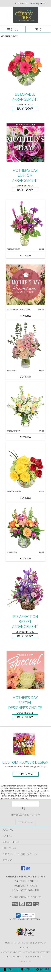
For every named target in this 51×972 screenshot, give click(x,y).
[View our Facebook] (23, 869)
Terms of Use (25, 961)
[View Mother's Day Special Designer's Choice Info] (25, 670)
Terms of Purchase (33, 956)
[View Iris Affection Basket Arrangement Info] (25, 589)
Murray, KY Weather (11, 952)
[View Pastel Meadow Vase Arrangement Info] (25, 406)
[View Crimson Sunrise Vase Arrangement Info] (25, 466)
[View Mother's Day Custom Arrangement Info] (25, 143)
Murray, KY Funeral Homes (18, 943)
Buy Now (25, 108)
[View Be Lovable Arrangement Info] (25, 66)
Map (26, 969)
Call (9, 969)
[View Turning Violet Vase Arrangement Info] (25, 224)
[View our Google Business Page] (28, 869)
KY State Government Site (37, 952)
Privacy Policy (13, 956)
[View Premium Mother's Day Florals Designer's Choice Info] (25, 284)
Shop (14, 29)
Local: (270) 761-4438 (25, 890)
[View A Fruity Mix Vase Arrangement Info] (25, 527)
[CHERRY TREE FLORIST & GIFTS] (25, 22)
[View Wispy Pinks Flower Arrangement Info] (25, 345)
